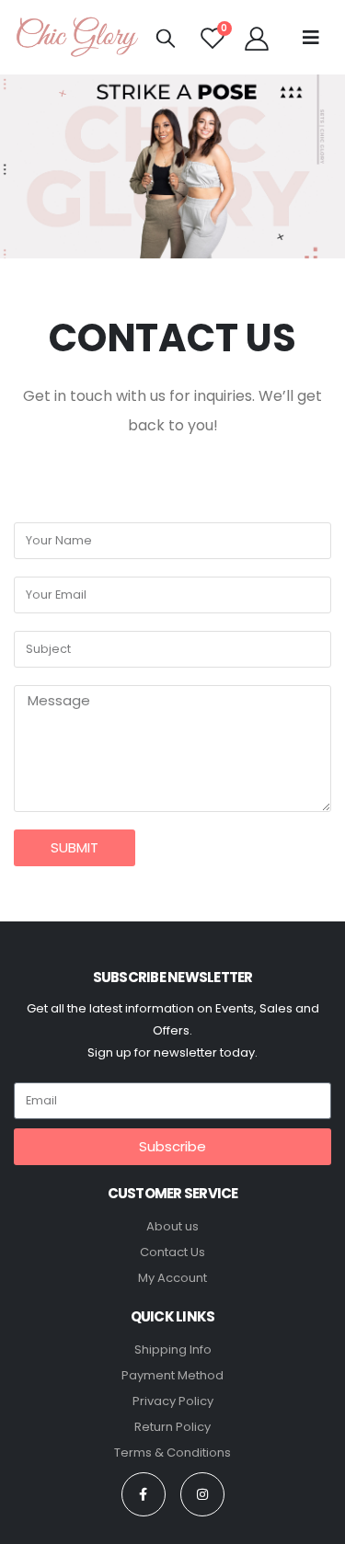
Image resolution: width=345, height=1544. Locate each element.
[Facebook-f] (143, 1494)
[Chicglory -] (78, 37)
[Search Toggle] (165, 37)
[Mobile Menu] (311, 37)
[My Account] (256, 38)
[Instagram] (202, 1494)
